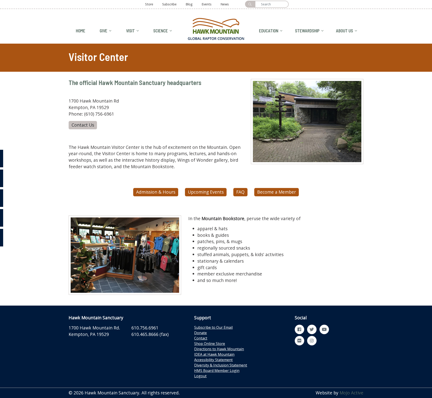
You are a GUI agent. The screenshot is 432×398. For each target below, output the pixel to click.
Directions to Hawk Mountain (219, 349)
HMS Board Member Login (216, 370)
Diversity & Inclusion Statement (220, 365)
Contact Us (83, 125)
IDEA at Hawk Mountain (214, 354)
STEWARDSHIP (307, 30)
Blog (189, 4)
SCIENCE (160, 30)
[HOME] (216, 28)
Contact (200, 338)
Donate (200, 332)
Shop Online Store (209, 343)
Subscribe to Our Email (213, 327)
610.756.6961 (144, 328)
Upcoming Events (206, 192)
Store (149, 4)
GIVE (103, 30)
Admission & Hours (155, 192)
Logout (200, 375)
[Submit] (250, 4)
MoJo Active (351, 393)
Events (207, 4)
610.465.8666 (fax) (150, 334)
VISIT (130, 30)
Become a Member (276, 192)
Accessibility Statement (213, 359)
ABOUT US (344, 30)
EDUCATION (268, 30)
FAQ (240, 192)
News (224, 4)
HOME (80, 30)
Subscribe (169, 4)
